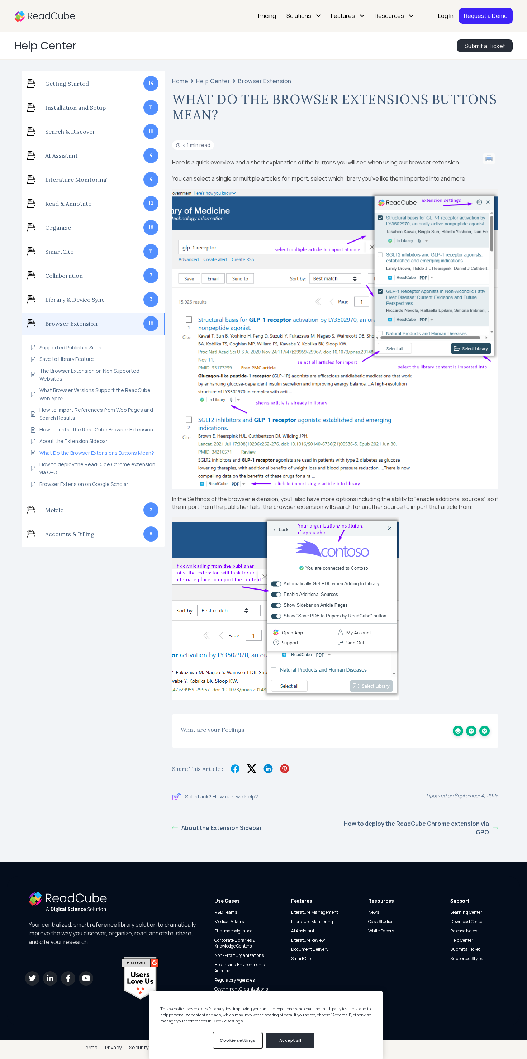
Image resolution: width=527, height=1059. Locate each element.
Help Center (45, 45)
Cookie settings (238, 1040)
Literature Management (314, 912)
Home (180, 81)
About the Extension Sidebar (221, 828)
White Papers (381, 931)
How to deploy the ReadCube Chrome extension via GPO (416, 828)
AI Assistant (302, 931)
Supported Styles (466, 958)
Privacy (113, 1047)
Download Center (467, 922)
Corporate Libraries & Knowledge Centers (234, 943)
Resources (389, 16)
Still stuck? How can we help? (221, 796)
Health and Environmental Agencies (240, 968)
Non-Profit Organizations (239, 955)
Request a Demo (486, 16)
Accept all (290, 1040)
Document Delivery (309, 949)
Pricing (267, 16)
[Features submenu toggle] (362, 16)
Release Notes (463, 931)
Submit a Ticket (465, 949)
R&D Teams (225, 912)
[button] (32, 978)
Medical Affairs (229, 922)
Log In (446, 16)
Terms (90, 1047)
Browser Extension (264, 81)
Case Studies (380, 922)
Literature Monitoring (312, 922)
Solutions (298, 16)
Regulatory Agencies (234, 980)
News (373, 912)
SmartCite (301, 958)
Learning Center (466, 912)
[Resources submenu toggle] (411, 16)
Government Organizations (241, 989)
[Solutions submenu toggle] (318, 16)
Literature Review (308, 940)
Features (343, 16)
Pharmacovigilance (233, 931)
